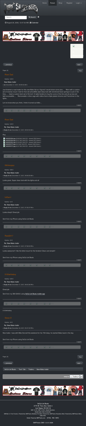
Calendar (35, 22)
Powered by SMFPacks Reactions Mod (53, 413)
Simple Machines (50, 410)
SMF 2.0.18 (34, 410)
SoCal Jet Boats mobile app (35, 294)
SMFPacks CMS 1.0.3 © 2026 (43, 423)
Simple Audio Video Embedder (43, 412)
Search (33, 17)
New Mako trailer (10, 82)
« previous (8, 65)
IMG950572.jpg (10, 146)
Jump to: (66, 376)
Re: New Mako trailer (11, 127)
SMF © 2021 (41, 410)
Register (69, 3)
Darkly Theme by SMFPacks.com (36, 418)
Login (78, 3)
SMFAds (6, 413)
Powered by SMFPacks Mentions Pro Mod (30, 413)
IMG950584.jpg (10, 138)
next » (79, 65)
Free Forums (14, 413)
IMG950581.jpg (10, 142)
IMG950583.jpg (10, 140)
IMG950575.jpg (10, 144)
